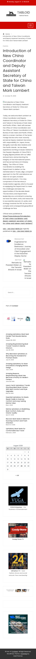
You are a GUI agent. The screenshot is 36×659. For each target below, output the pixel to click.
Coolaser (14, 306)
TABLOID (23, 12)
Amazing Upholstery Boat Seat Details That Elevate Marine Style (17, 336)
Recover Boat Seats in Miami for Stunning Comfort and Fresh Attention (18, 421)
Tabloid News (23, 15)
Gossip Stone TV (18, 539)
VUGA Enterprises (16, 507)
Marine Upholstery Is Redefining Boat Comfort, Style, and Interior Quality (18, 411)
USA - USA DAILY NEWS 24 (12, 229)
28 (21, 466)
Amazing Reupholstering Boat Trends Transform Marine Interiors (17, 346)
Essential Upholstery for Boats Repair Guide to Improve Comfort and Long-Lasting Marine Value (17, 400)
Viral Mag (24, 654)
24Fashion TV (15, 571)
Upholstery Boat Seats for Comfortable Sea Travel (15, 430)
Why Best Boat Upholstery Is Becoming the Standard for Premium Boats (16, 356)
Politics (5, 46)
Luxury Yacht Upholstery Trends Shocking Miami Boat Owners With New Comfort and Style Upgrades (18, 388)
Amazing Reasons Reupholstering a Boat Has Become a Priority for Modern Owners (17, 376)
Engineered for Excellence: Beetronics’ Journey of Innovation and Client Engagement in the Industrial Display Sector (22, 247)
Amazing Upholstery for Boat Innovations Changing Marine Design (17, 366)
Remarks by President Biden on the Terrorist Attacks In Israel (14, 265)
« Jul (17, 475)
